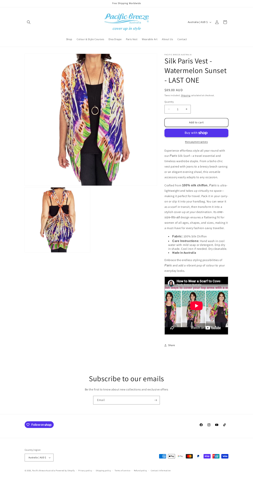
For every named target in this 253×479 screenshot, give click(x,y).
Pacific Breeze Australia (43, 470)
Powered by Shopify (65, 470)
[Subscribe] (156, 400)
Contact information (161, 470)
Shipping (185, 95)
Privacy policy (85, 470)
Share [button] (171, 345)
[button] (29, 22)
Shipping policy (103, 470)
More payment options (196, 141)
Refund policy (140, 470)
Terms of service (122, 470)
